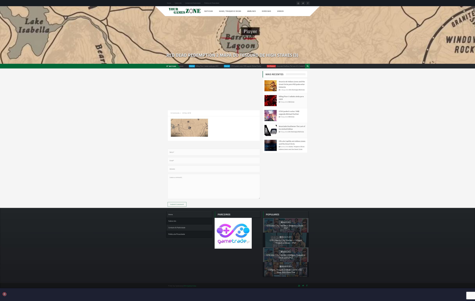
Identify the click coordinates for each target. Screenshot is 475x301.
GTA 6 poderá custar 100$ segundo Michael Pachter (233, 66)
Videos (280, 11)
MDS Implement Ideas (190, 286)
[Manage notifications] (4, 294)
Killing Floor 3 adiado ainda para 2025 (194, 66)
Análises (251, 11)
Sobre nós (178, 3)
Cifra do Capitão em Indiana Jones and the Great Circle (292, 142)
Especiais (266, 11)
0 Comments (175, 113)
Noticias (208, 11)
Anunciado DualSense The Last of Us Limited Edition (279, 66)
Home (169, 3)
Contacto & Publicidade (193, 3)
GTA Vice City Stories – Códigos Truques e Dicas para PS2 (285, 256)
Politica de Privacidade (211, 3)
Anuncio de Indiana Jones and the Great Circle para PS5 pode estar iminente (292, 84)
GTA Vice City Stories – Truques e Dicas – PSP (286, 227)
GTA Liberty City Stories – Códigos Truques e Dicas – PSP (286, 242)
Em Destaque (258, 66)
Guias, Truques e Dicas (230, 11)
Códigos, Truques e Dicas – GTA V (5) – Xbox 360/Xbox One (285, 271)
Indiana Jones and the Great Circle (290, 149)
